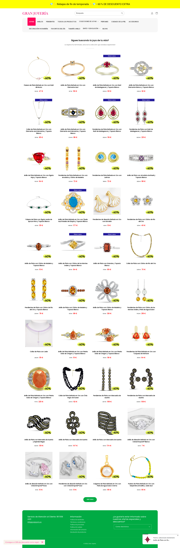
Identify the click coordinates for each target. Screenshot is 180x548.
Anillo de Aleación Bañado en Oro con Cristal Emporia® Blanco (141, 441)
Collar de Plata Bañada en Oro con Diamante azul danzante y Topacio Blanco (39, 131)
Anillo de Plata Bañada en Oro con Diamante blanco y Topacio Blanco (141, 86)
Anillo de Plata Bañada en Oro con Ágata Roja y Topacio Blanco (39, 176)
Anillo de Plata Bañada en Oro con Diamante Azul (73, 86)
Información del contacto (78, 529)
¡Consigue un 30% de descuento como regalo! (22, 542)
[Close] (42, 542)
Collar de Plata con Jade (39, 352)
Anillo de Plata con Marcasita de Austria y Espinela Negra (38, 441)
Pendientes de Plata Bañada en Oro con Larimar (107, 176)
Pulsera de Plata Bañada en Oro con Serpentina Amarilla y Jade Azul (141, 485)
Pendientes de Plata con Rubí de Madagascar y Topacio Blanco (141, 130)
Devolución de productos (78, 532)
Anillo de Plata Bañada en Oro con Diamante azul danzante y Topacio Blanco (73, 131)
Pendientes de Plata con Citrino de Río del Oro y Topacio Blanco (39, 309)
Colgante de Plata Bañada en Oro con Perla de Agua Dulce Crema (107, 485)
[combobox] (99, 13)
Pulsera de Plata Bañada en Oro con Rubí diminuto (39, 86)
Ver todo (90, 499)
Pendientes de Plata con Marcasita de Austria (107, 397)
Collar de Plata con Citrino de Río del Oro (141, 263)
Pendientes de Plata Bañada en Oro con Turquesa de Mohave (141, 353)
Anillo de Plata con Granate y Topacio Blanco (107, 264)
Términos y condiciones (77, 522)
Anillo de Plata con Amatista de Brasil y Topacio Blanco (141, 176)
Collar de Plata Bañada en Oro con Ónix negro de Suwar (73, 397)
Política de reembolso (77, 519)
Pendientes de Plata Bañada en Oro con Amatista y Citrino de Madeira (73, 176)
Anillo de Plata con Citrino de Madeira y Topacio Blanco (39, 264)
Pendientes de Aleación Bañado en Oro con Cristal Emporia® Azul (73, 485)
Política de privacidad (77, 524)
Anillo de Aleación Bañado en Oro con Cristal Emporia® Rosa (38, 485)
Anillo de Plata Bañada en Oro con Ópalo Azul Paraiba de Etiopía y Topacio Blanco (73, 220)
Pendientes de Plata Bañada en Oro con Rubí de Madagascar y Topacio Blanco (107, 130)
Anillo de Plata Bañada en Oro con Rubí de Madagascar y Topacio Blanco (107, 86)
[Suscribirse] (149, 526)
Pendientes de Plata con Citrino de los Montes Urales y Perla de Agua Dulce (141, 309)
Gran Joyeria (92, 543)
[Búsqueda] (122, 13)
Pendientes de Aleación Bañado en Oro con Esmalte (107, 220)
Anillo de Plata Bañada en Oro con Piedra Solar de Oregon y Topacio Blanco (73, 353)
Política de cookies (76, 527)
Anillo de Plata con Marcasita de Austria (73, 440)
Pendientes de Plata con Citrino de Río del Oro (141, 220)
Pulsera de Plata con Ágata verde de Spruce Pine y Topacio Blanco (39, 220)
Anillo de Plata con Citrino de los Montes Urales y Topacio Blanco (73, 264)
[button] (88, 21)
